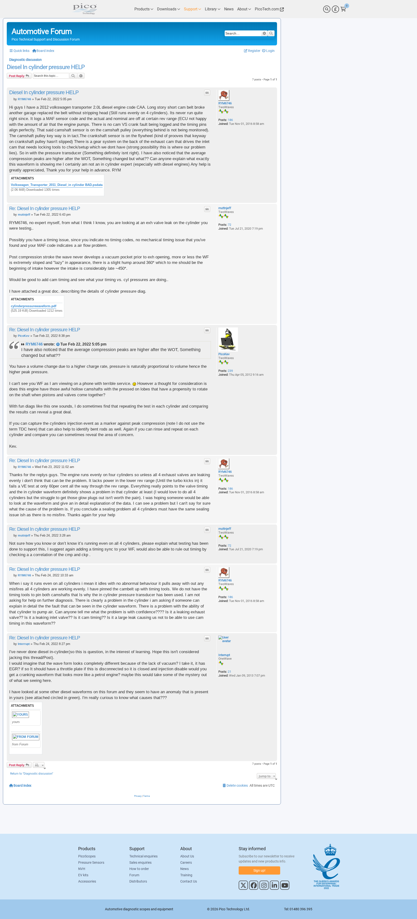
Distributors (138, 881)
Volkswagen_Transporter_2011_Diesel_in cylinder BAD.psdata (57, 185)
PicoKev (223, 354)
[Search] (326, 9)
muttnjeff (224, 208)
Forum (134, 875)
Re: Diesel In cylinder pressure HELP (44, 208)
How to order (139, 869)
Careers (186, 862)
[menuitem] (268, 51)
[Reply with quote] (207, 93)
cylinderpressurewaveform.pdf (33, 306)
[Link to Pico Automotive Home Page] (84, 9)
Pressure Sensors (91, 862)
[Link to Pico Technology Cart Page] (343, 9)
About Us (187, 856)
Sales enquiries (140, 862)
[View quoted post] (58, 344)
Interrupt (224, 655)
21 (229, 671)
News (184, 869)
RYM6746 (225, 103)
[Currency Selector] (335, 9)
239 (230, 371)
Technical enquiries (143, 856)
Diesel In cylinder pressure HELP (46, 67)
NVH (81, 869)
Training (186, 875)
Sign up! (259, 870)
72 (229, 224)
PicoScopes (87, 856)
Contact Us (188, 881)
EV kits (83, 875)
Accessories (87, 881)
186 (230, 120)
